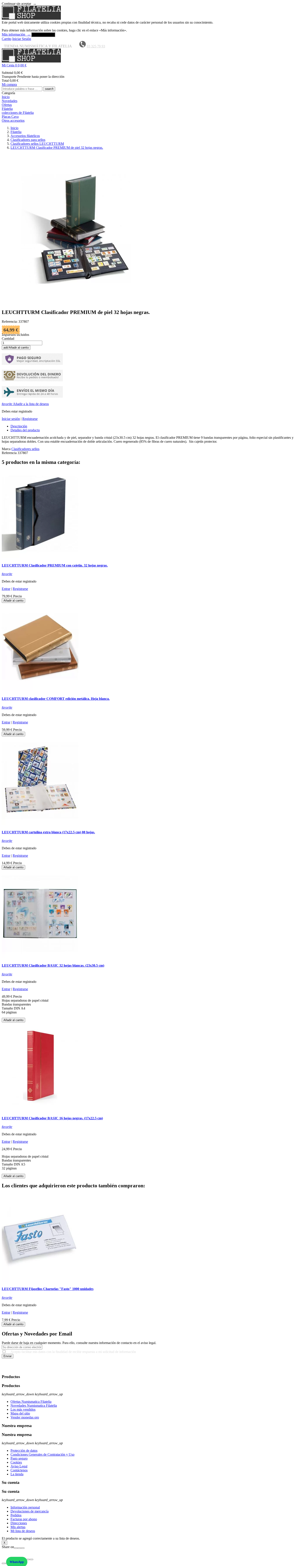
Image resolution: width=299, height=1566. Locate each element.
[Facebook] (16, 1548)
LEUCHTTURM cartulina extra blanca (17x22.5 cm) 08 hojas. (48, 832)
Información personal (25, 1507)
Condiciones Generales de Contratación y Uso (42, 1454)
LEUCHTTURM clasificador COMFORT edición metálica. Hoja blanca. (56, 699)
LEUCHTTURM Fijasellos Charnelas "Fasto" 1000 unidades (47, 1289)
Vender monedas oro (25, 1417)
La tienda (17, 1474)
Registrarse (30, 419)
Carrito (6, 39)
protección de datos (281, 1368)
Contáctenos (19, 1470)
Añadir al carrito (16, 347)
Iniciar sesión (11, 419)
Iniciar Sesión (21, 39)
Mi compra (9, 84)
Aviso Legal (19, 1466)
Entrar (6, 589)
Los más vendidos (23, 1409)
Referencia (10, 453)
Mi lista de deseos (23, 1531)
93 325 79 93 (96, 46)
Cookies (16, 1462)
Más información (16, 34)
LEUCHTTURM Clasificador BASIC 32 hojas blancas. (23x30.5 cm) (53, 965)
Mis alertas (18, 1527)
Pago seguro (19, 1458)
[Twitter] (19, 1548)
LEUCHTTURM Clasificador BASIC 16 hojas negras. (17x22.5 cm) (52, 1118)
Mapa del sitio (20, 1413)
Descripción (19, 426)
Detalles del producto (25, 430)
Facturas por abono (24, 1519)
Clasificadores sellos (25, 449)
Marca (6, 449)
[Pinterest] (23, 1548)
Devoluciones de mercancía (30, 1511)
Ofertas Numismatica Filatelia (31, 1401)
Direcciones (19, 1523)
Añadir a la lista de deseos (25, 404)
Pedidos (16, 1515)
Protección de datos (24, 1450)
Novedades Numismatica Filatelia (34, 1405)
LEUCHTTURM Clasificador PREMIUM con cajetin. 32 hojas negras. (55, 565)
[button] (149, 65)
